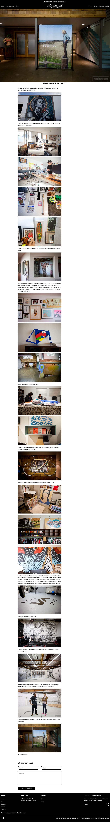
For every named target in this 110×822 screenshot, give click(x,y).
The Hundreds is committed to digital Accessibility (13, 812)
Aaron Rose (21, 684)
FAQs (42, 801)
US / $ (90, 6)
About (42, 799)
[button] (107, 6)
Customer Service (104, 818)
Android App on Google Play (28, 800)
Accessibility (97, 818)
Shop (2, 6)
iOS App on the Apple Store (28, 798)
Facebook (3, 799)
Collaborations (10, 6)
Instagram (3, 804)
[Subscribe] (107, 804)
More (17, 6)
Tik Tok (3, 806)
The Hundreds (63, 818)
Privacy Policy (89, 818)
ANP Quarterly (54, 684)
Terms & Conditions (81, 818)
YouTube (3, 809)
